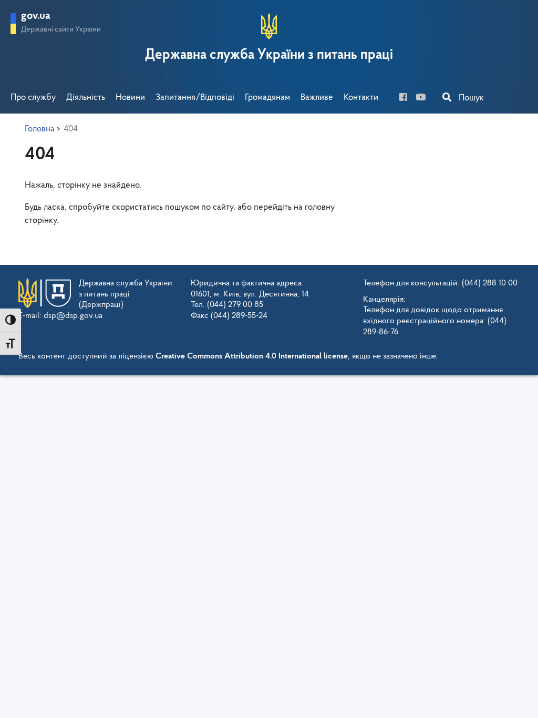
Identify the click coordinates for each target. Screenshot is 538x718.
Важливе (317, 97)
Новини (130, 97)
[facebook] (406, 98)
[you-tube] (424, 98)
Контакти (361, 97)
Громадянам (267, 97)
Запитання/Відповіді (195, 97)
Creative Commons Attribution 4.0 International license (252, 356)
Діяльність (85, 97)
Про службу (33, 97)
